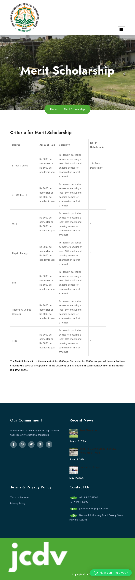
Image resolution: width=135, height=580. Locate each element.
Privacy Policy (17, 503)
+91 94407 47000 (88, 497)
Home (53, 109)
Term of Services (19, 497)
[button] (111, 572)
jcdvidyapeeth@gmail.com (93, 508)
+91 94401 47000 (78, 501)
